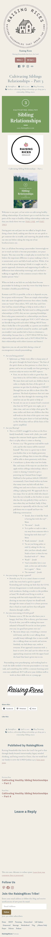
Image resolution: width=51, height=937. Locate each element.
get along (38, 89)
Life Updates (39, 922)
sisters (32, 92)
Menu (21, 60)
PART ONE (30, 221)
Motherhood (25, 925)
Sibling (27, 92)
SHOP (10, 922)
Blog (35, 87)
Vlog (33, 925)
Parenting (40, 87)
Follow (6, 912)
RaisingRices (12, 87)
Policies (11, 928)
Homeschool (28, 922)
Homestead (6, 925)
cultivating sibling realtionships (24, 89)
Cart (32, 60)
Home (4, 922)
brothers (10, 89)
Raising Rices (25, 50)
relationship (20, 92)
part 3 (44, 89)
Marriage (16, 925)
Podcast (18, 928)
